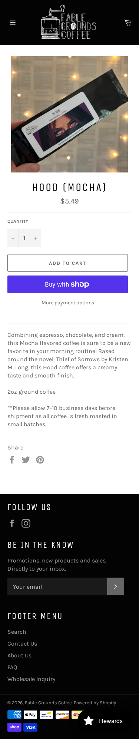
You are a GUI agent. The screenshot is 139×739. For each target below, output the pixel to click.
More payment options (68, 303)
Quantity (17, 221)
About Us (19, 655)
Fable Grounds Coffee (48, 702)
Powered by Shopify (95, 702)
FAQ (12, 667)
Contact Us (22, 643)
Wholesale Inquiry (31, 678)
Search (16, 631)
